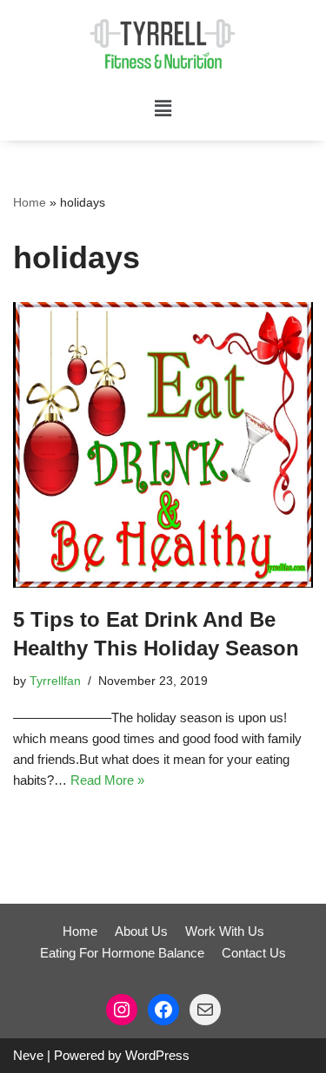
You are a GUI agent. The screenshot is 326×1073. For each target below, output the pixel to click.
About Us (141, 931)
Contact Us (254, 952)
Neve (28, 1055)
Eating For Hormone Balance (122, 952)
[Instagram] (121, 1009)
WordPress (157, 1055)
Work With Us (224, 931)
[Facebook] (163, 1009)
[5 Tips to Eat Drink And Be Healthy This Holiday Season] (163, 445)
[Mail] (205, 1009)
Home (29, 202)
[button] (162, 108)
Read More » (107, 780)
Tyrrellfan (55, 681)
